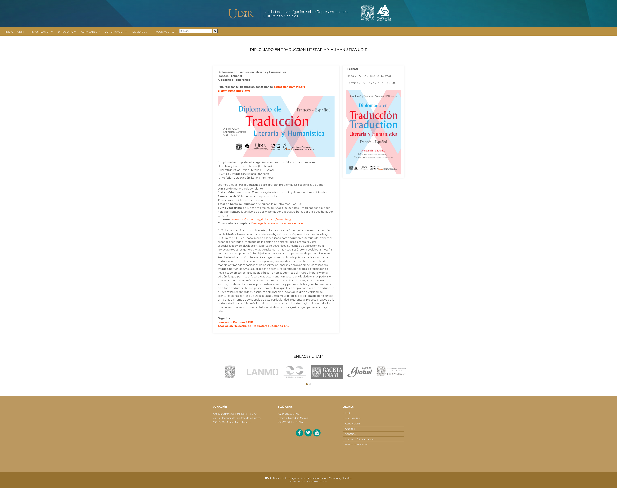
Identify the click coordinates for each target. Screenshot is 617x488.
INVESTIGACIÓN (40, 31)
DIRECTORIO (65, 31)
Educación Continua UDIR (235, 322)
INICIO (9, 31)
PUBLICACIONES (164, 31)
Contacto (350, 433)
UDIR (20, 31)
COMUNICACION (115, 31)
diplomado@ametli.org (234, 90)
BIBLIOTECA (139, 31)
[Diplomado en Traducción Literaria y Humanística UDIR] (373, 132)
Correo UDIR (352, 423)
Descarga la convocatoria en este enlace (277, 223)
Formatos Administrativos (359, 439)
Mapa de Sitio (353, 418)
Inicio (348, 413)
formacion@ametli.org (289, 86)
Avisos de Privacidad (356, 444)
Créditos (350, 428)
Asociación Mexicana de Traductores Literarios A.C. (253, 326)
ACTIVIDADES (89, 31)
